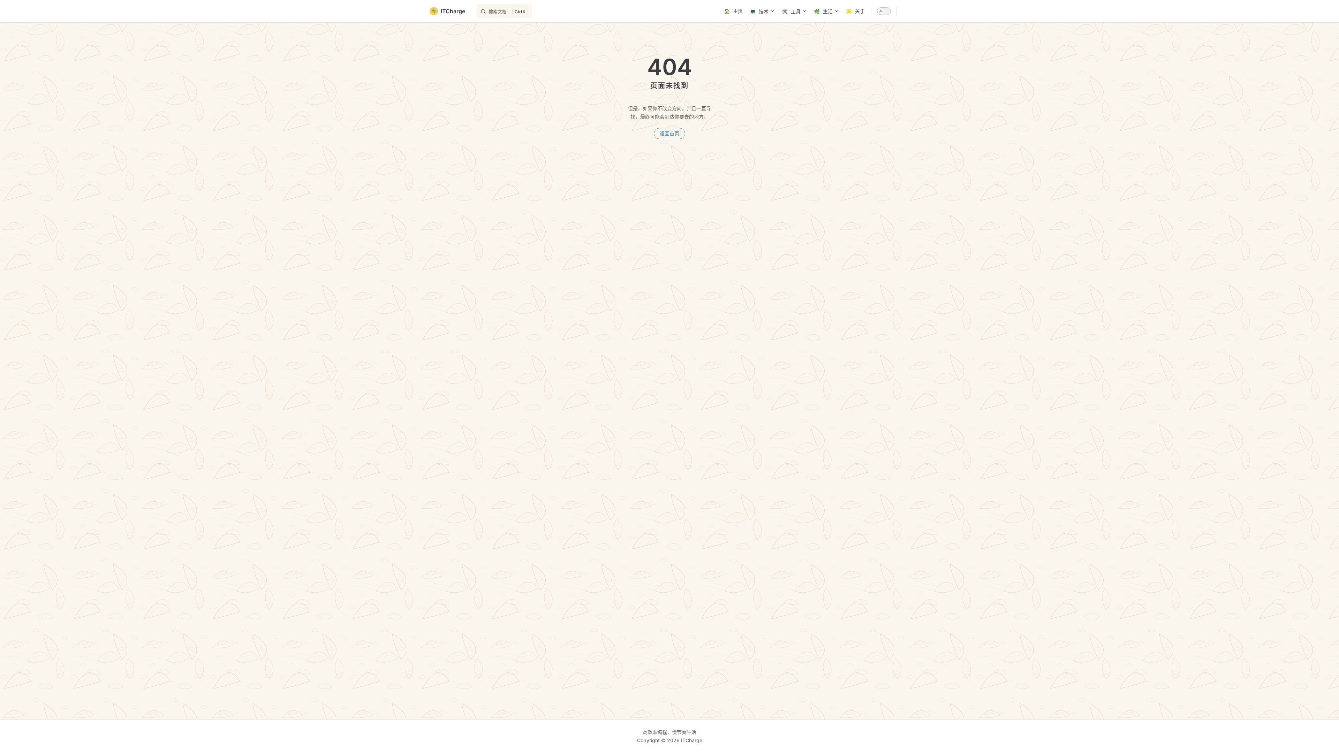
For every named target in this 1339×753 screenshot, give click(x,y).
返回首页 (669, 133)
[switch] (884, 11)
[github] (906, 11)
